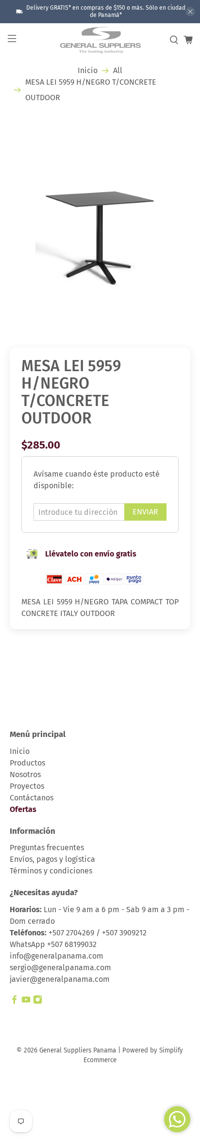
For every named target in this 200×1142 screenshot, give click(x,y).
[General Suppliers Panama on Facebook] (14, 1001)
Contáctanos (31, 797)
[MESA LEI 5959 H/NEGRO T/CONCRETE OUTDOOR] (100, 221)
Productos (27, 762)
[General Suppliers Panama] (100, 40)
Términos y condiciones (51, 870)
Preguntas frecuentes (47, 847)
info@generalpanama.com (56, 956)
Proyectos (27, 786)
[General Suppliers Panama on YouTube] (26, 1001)
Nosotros (25, 774)
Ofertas (23, 809)
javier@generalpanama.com (60, 979)
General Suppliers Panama (77, 1050)
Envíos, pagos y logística (52, 859)
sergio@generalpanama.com (60, 967)
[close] (190, 11)
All (117, 71)
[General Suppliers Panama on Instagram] (37, 1001)
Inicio (88, 71)
